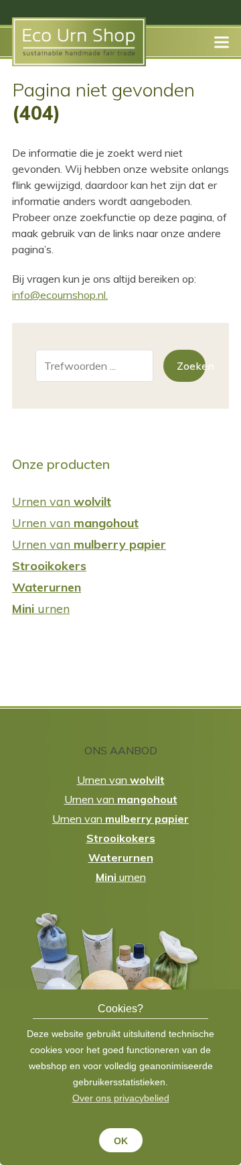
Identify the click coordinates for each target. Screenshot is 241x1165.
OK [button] (121, 1141)
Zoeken (191, 365)
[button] (221, 42)
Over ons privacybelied (120, 1098)
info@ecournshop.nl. (60, 294)
